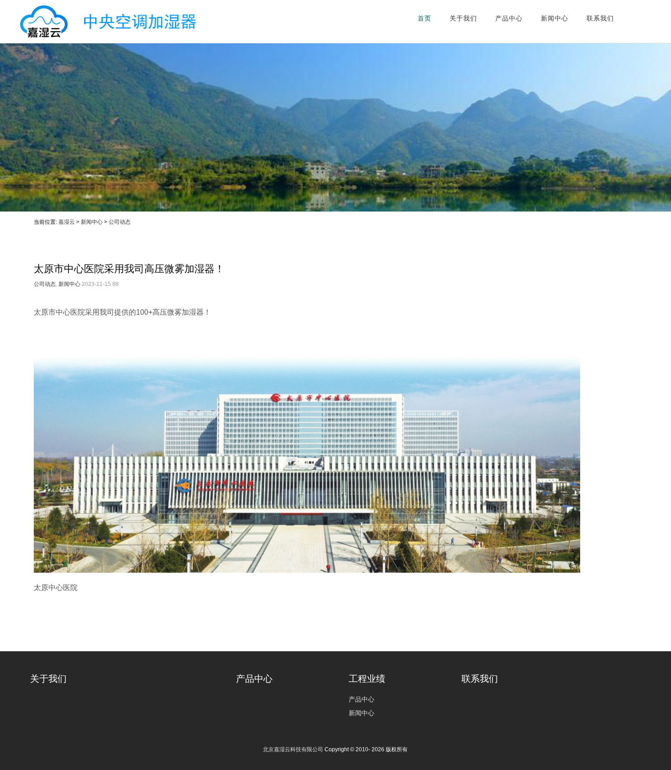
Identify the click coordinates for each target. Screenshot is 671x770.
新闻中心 (554, 18)
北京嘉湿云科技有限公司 (103, 21)
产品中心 (509, 18)
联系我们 (600, 18)
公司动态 (120, 222)
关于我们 (463, 18)
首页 (424, 18)
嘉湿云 (66, 222)
